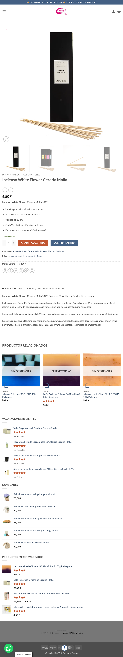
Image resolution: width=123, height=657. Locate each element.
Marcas (16, 175)
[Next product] (5, 189)
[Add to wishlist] (6, 28)
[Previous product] (10, 189)
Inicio (5, 175)
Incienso (43, 251)
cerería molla (16, 256)
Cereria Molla (31, 175)
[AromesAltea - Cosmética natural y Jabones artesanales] (61, 11)
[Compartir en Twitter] (15, 270)
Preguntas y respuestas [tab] (51, 288)
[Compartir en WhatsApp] (5, 270)
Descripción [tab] (9, 288)
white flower (36, 256)
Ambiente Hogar (20, 251)
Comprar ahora (64, 242)
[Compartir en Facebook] (10, 270)
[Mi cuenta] (113, 11)
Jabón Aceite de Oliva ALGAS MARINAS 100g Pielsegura (61, 395)
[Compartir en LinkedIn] (32, 270)
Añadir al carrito (33, 242)
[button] (4, 11)
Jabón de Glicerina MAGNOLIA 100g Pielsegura (19, 395)
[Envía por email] (21, 270)
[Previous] (8, 83)
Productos (60, 251)
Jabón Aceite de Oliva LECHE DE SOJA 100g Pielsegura (101, 395)
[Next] (114, 83)
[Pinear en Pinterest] (26, 270)
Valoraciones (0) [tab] (27, 288)
